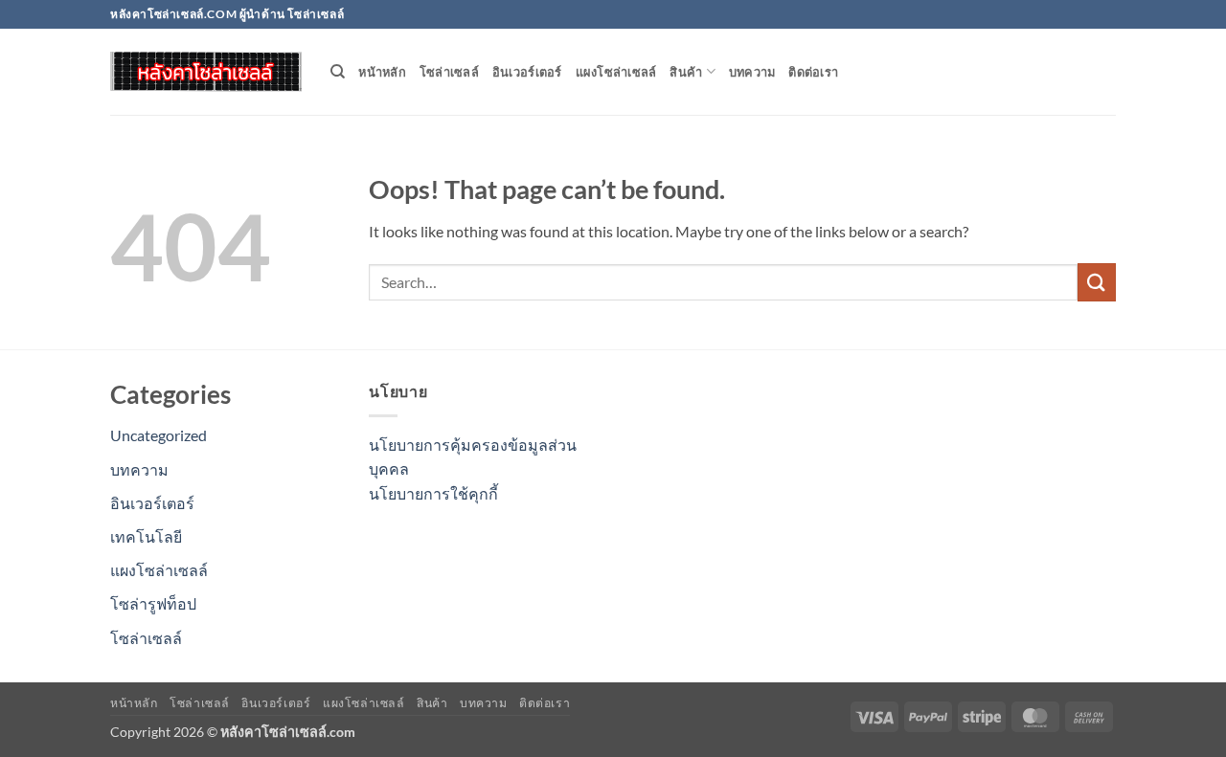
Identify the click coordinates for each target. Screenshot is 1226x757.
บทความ (752, 71)
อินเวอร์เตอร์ (527, 71)
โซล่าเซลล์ (449, 71)
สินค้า (686, 71)
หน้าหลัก (382, 71)
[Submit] (1097, 282)
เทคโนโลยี (146, 536)
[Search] (337, 72)
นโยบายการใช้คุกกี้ (433, 493)
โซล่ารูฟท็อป (153, 603)
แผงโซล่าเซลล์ (616, 71)
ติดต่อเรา (813, 71)
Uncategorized (158, 435)
